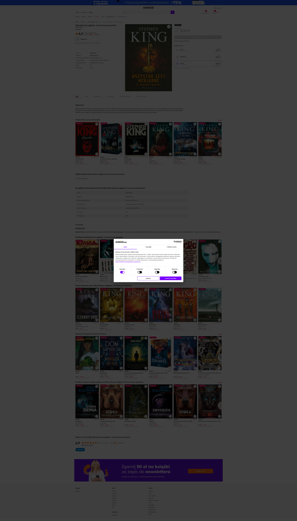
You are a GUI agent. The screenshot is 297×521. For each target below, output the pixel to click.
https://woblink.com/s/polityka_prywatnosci (128, 261)
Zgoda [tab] (125, 247)
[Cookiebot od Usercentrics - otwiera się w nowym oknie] (175, 242)
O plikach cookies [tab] (172, 247)
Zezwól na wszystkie (170, 278)
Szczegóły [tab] (148, 247)
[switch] (140, 272)
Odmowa (148, 278)
